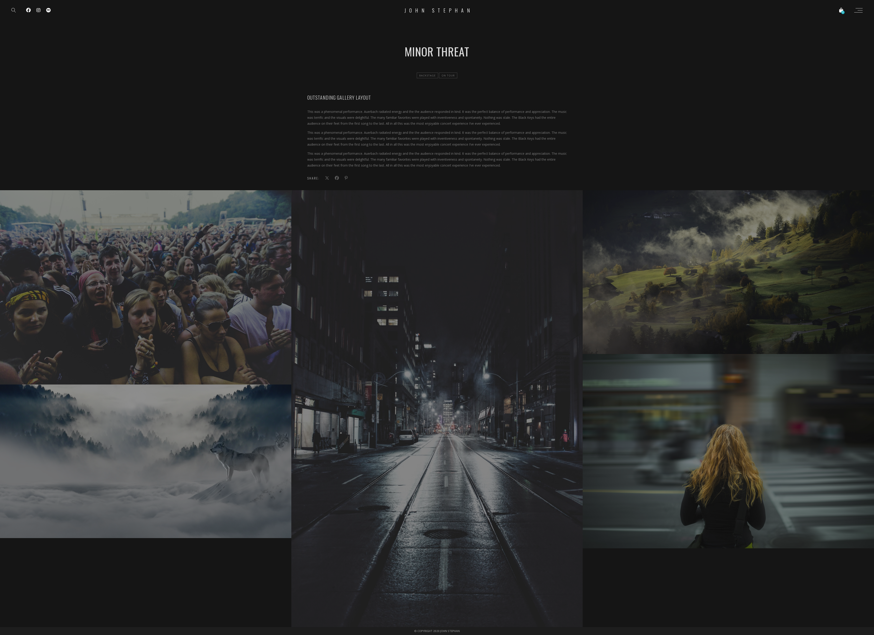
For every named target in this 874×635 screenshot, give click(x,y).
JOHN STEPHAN (438, 10)
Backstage (427, 75)
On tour (448, 75)
